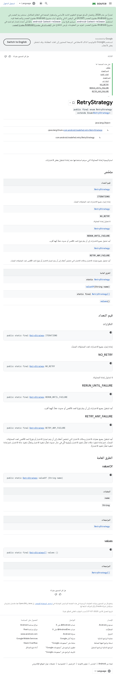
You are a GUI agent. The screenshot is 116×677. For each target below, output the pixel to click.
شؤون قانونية (83, 664)
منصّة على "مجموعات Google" (63, 643)
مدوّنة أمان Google (67, 638)
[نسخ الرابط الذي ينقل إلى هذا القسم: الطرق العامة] (94, 458)
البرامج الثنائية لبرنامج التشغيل (102, 647)
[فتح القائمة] (110, 3)
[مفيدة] (10, 56)
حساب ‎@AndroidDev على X (63, 629)
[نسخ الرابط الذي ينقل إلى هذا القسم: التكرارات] (100, 324)
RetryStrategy (101, 113)
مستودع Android (106, 625)
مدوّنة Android (69, 634)
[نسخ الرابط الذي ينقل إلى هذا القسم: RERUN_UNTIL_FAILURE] (79, 386)
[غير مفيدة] (5, 56)
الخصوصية (61, 664)
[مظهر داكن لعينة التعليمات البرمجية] (110, 332)
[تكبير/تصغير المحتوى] (96, 64)
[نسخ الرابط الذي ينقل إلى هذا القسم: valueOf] (99, 466)
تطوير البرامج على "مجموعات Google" (60, 647)
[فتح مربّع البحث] (46, 3)
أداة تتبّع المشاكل (31, 647)
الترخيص (71, 664)
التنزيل (110, 634)
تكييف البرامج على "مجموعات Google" (60, 652)
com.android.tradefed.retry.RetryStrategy (83, 130)
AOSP (110, 56)
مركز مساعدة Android (28, 625)
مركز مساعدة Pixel (30, 629)
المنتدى (93, 664)
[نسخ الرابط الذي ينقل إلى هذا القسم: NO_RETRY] (95, 355)
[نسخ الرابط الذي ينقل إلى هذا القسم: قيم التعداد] (95, 315)
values (103, 301)
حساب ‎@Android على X (65, 625)
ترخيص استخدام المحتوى (43, 603)
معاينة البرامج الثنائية (105, 638)
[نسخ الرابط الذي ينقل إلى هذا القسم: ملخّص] (101, 172)
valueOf (90, 286)
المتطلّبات (109, 629)
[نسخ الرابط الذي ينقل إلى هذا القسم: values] (102, 541)
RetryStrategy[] (101, 294)
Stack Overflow (30, 643)
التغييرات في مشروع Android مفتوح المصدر (32, 25)
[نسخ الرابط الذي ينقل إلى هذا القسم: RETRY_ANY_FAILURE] (82, 416)
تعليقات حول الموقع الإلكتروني (43, 664)
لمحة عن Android (105, 664)
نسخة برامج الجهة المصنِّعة (103, 643)
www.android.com (29, 634)
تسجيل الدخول (9, 3)
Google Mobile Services (26, 638)
